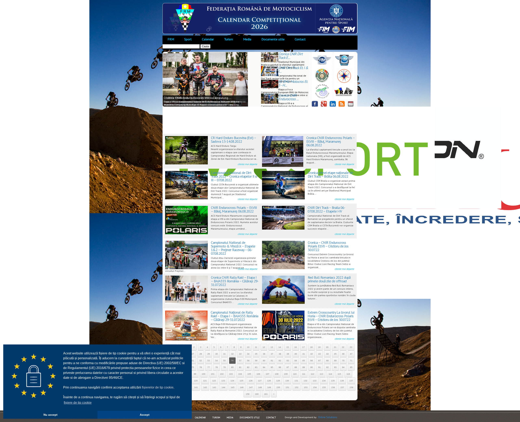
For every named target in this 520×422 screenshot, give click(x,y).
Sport (188, 39)
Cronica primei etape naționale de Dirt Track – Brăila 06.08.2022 (330, 174)
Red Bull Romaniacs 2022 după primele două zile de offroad (329, 279)
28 (200, 354)
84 (264, 367)
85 (272, 367)
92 (327, 367)
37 (272, 354)
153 (306, 387)
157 (342, 387)
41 (303, 354)
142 (205, 387)
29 (208, 354)
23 (351, 347)
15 (287, 347)
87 (288, 367)
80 (232, 367)
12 (264, 347)
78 (216, 367)
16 (295, 347)
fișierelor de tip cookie (157, 387)
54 (216, 360)
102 (222, 374)
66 (311, 360)
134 (324, 381)
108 (276, 374)
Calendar (208, 39)
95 (351, 367)
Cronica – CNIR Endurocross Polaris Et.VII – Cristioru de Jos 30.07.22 (328, 246)
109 (286, 374)
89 (303, 367)
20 (327, 347)
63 (288, 360)
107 (267, 374)
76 (200, 367)
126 (250, 381)
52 (200, 360)
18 (311, 347)
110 (295, 374)
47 (351, 354)
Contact (300, 39)
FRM (171, 39)
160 (257, 394)
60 (264, 360)
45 (335, 354)
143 (214, 387)
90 (311, 367)
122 (214, 381)
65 (303, 360)
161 (266, 394)
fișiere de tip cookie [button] (78, 402)
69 (335, 360)
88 (296, 367)
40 (296, 354)
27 (193, 354)
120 (196, 381)
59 (256, 360)
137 (351, 381)
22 (343, 347)
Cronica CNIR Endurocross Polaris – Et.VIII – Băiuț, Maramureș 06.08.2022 (330, 141)
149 (269, 387)
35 (256, 354)
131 (296, 381)
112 (312, 374)
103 (231, 374)
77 (208, 367)
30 (216, 354)
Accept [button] (145, 414)
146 (242, 387)
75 (193, 367)
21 (335, 347)
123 (223, 381)
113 (321, 374)
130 (287, 381)
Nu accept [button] (50, 414)
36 (264, 354)
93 (335, 367)
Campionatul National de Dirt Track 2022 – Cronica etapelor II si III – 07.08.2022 (234, 176)
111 (303, 374)
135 (333, 381)
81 (240, 367)
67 (319, 360)
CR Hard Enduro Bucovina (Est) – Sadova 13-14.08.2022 (233, 139)
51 (193, 360)
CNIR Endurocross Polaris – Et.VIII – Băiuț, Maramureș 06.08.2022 (234, 209)
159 (247, 394)
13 (272, 347)
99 (195, 374)
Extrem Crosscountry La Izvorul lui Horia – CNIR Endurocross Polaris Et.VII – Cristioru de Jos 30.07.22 (331, 316)
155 (324, 387)
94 (343, 367)
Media (247, 39)
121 (205, 381)
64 (296, 360)
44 (327, 354)
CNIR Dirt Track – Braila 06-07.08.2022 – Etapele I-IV (326, 209)
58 (248, 360)
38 (280, 354)
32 (232, 354)
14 (279, 347)
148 (260, 387)
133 (314, 381)
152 (296, 387)
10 (248, 347)
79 (224, 367)
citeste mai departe (247, 164)
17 (303, 347)
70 (343, 360)
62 (280, 360)
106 (258, 374)
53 (208, 360)
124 (232, 381)
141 (196, 387)
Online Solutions (327, 417)
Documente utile (273, 39)
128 (269, 381)
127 (260, 381)
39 (288, 354)
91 (319, 367)
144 (223, 387)
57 (240, 360)
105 (249, 374)
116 (348, 374)
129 (278, 381)
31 (224, 354)
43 (319, 354)
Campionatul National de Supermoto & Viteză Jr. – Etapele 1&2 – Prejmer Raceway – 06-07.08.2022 (233, 248)
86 (280, 367)
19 (319, 347)
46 (343, 354)
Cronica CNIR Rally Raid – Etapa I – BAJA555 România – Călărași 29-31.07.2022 (234, 281)
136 (342, 381)
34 (248, 354)
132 (305, 381)
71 (351, 360)
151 (287, 387)
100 (203, 374)
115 (339, 374)
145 (232, 387)
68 (327, 360)
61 (272, 360)
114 (330, 374)
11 (256, 347)
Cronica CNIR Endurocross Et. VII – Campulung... (197, 98)
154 (315, 387)
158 (351, 387)
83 (256, 367)
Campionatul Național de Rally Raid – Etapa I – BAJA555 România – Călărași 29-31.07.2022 (234, 316)
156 (333, 387)
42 (311, 354)
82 (248, 367)
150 (278, 387)
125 (241, 381)
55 (224, 360)
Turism (228, 39)
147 (251, 387)
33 (240, 354)
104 (240, 374)
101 (212, 374)
